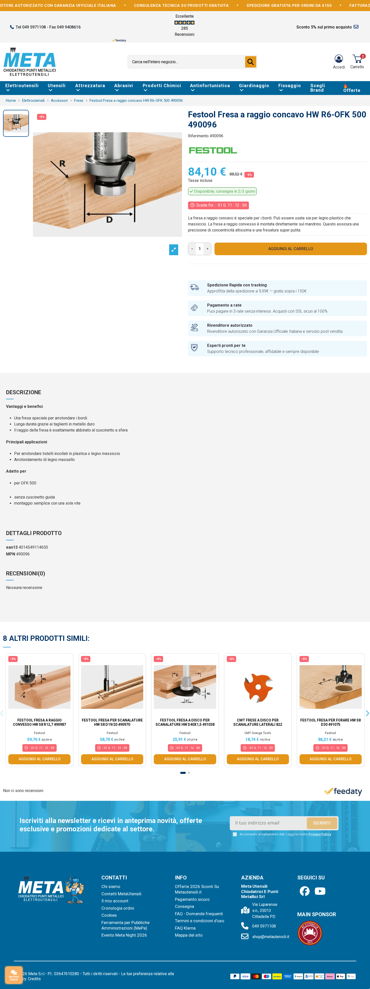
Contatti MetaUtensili (121, 893)
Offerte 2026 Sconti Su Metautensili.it (197, 889)
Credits (34, 978)
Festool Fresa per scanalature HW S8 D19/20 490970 (112, 722)
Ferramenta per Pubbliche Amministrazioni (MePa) (125, 925)
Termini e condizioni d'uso (199, 920)
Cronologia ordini (117, 908)
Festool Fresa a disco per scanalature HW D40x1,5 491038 (185, 722)
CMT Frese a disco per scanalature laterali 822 (257, 722)
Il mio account (114, 900)
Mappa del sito (189, 935)
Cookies (109, 915)
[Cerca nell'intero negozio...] (250, 62)
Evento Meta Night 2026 (124, 935)
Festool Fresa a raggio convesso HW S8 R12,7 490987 (39, 722)
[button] (183, 773)
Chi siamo (110, 886)
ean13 (12, 547)
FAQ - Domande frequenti (199, 913)
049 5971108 (264, 926)
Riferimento (198, 136)
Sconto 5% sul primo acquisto (324, 27)
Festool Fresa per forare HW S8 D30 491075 (330, 722)
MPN (10, 554)
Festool (39, 733)
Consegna (184, 906)
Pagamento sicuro (192, 899)
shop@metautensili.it (270, 936)
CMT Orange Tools (257, 733)
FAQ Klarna (185, 928)
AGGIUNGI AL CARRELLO (290, 248)
